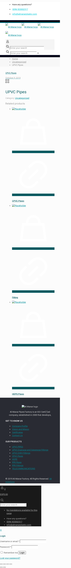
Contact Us (17, 435)
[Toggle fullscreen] (4, 564)
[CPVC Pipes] (19, 109)
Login (22, 552)
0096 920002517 (20, 9)
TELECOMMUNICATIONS (23, 468)
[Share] (7, 564)
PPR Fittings (17, 465)
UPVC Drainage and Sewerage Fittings (30, 450)
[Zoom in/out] (1, 564)
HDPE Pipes (18, 394)
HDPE (14, 459)
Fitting (15, 297)
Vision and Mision (20, 429)
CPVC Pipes (18, 201)
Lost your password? (10, 558)
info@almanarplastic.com (24, 14)
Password (5, 547)
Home (15, 59)
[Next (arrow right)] (4, 567)
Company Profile (20, 426)
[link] (38, 53)
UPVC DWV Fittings (21, 453)
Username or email (9, 541)
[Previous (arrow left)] (1, 567)
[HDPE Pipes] (19, 302)
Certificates (17, 432)
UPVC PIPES (17, 447)
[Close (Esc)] (10, 564)
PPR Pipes (16, 462)
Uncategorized (19, 62)
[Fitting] (19, 205)
